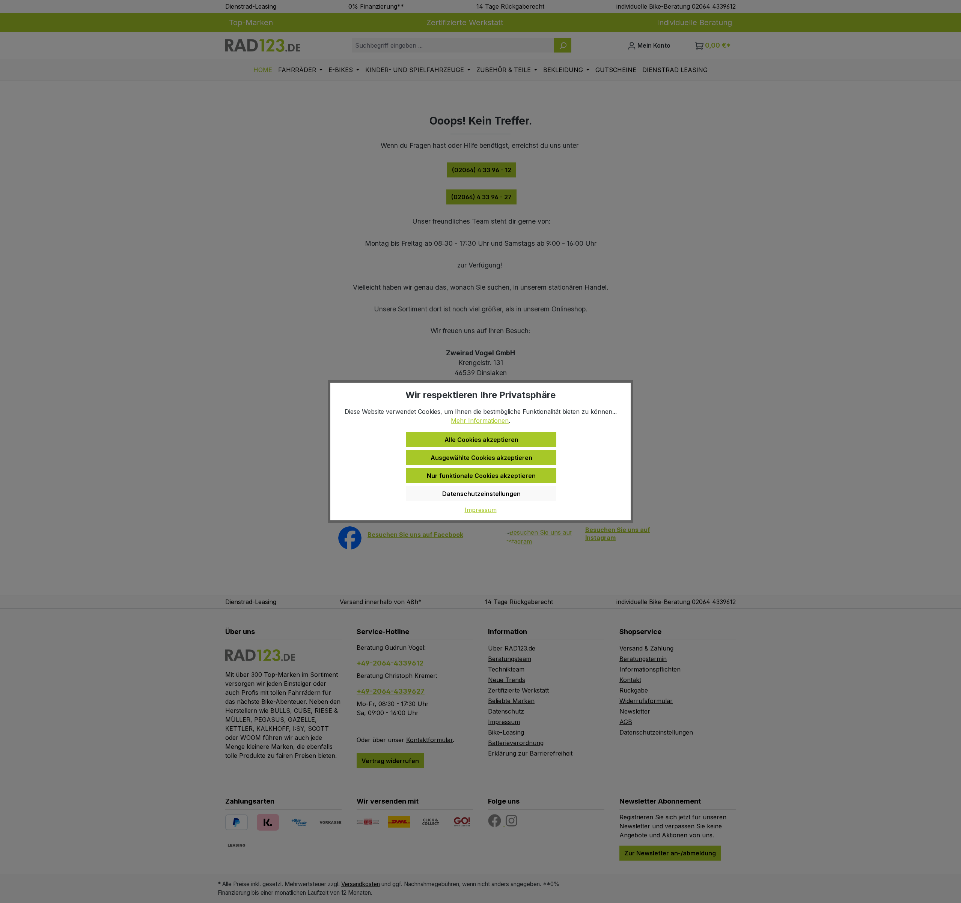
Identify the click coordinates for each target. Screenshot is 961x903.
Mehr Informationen (480, 420)
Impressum (481, 510)
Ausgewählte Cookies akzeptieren (481, 457)
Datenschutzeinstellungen (481, 493)
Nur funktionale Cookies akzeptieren (481, 475)
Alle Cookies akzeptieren (481, 439)
